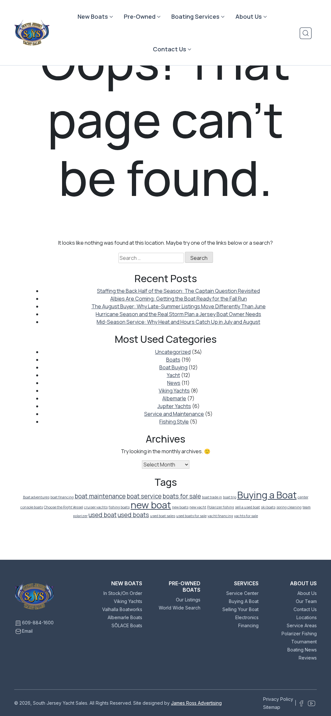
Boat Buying (173, 367)
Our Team (306, 601)
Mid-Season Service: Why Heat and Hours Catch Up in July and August (178, 321)
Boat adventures (36, 497)
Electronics (247, 617)
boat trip (229, 497)
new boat (151, 504)
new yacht (197, 507)
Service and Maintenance (174, 413)
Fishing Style (174, 421)
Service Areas (302, 625)
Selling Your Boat (240, 609)
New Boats (93, 16)
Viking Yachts (174, 390)
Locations (306, 617)
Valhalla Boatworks (122, 609)
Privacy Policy (278, 699)
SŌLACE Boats (127, 625)
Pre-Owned (139, 16)
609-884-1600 (38, 622)
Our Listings (188, 599)
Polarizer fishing (220, 507)
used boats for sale (191, 516)
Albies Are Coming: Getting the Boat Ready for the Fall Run (178, 298)
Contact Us (169, 49)
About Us (248, 16)
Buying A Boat (244, 601)
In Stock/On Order (122, 593)
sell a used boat (247, 507)
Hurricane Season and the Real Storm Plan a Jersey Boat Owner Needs (178, 314)
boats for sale (182, 496)
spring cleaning (289, 507)
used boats (133, 515)
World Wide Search (179, 607)
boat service (144, 496)
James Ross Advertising (196, 703)
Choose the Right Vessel (63, 507)
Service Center (242, 593)
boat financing (62, 497)
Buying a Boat (267, 494)
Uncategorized (173, 351)
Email (27, 631)
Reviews (308, 657)
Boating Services (195, 16)
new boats (180, 507)
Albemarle (174, 398)
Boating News (302, 649)
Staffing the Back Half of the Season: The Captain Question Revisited (178, 290)
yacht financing (220, 516)
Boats (173, 359)
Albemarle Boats (125, 617)
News (173, 382)
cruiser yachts (96, 507)
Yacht (173, 375)
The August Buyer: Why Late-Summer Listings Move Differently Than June (178, 306)
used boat (103, 515)
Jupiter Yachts (174, 406)
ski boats (268, 507)
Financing (248, 625)
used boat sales (162, 516)
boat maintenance (100, 496)
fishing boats (119, 507)
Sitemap (271, 707)
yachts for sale (246, 516)
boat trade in (212, 497)
